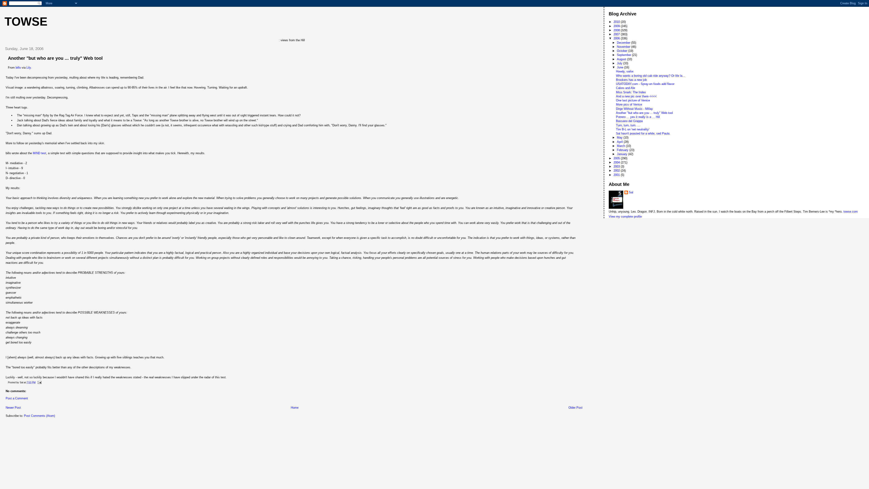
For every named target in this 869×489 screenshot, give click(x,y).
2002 (617, 170)
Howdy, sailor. (625, 71)
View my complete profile (625, 216)
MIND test (39, 153)
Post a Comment (17, 398)
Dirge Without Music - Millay (634, 108)
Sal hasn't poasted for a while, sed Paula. (643, 133)
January (622, 154)
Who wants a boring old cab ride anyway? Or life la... (650, 75)
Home (294, 407)
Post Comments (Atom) (39, 415)
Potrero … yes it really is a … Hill (638, 117)
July (620, 63)
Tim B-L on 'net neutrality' (632, 129)
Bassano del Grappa (629, 121)
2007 (617, 34)
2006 (617, 38)
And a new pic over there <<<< (636, 96)
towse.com (850, 211)
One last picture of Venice (633, 100)
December (624, 42)
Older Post (575, 407)
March (621, 146)
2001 (617, 175)
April (620, 142)
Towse (26, 21)
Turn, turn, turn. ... (628, 125)
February (623, 150)
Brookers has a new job (631, 80)
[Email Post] (39, 382)
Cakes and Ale (625, 88)
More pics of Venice (629, 104)
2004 (617, 162)
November (624, 46)
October (622, 51)
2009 (617, 26)
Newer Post (13, 407)
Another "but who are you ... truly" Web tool (55, 58)
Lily (28, 67)
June (620, 67)
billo (18, 67)
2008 (617, 30)
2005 (617, 158)
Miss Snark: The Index (631, 92)
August (622, 59)
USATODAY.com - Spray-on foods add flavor (645, 84)
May (620, 137)
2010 (617, 22)
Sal (631, 192)
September (624, 55)
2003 (617, 166)
